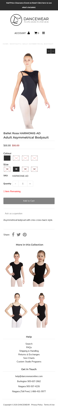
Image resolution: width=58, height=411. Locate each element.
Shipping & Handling (29, 351)
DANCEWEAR (24, 405)
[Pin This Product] (25, 234)
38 (16, 169)
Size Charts (29, 358)
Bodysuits (15, 44)
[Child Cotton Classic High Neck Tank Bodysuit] (41, 286)
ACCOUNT (20, 33)
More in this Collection (29, 244)
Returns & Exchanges (29, 354)
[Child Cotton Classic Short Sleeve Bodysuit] (16, 286)
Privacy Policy (37, 405)
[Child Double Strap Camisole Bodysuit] (41, 327)
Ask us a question (13, 213)
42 (34, 169)
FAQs (29, 347)
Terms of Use (49, 405)
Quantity (7, 184)
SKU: (5, 176)
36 (7, 169)
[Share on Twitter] (19, 234)
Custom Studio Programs (29, 361)
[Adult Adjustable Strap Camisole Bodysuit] (16, 327)
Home (5, 44)
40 (25, 169)
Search (28, 343)
